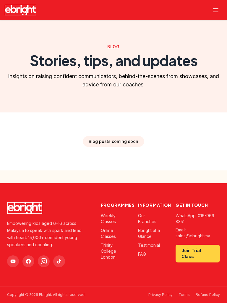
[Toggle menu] (215, 10)
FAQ (142, 254)
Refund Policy (208, 294)
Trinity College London (108, 251)
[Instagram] (44, 261)
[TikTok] (59, 261)
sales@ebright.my (193, 235)
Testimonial (149, 245)
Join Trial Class (191, 253)
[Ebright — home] (20, 10)
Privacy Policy (160, 294)
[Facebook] (28, 261)
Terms (184, 294)
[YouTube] (13, 261)
